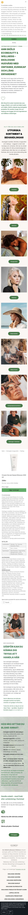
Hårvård (14, 225)
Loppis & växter (14, 892)
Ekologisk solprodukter (14, 886)
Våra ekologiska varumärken (14, 899)
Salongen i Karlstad (14, 441)
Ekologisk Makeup (14, 883)
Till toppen (14, 835)
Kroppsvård (14, 261)
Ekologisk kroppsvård (12, 451)
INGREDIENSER (6, 570)
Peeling (22, 451)
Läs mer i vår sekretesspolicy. (9, 35)
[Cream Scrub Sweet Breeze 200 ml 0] (14, 462)
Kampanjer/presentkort (14, 405)
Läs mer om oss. (21, 35)
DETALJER (5, 541)
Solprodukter (14, 333)
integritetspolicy (6, 905)
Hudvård (14, 189)
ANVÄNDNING (6, 557)
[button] (6, 602)
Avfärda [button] (3, 912)
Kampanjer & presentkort (14, 896)
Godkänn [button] (10, 912)
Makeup (14, 297)
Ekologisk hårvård (14, 874)
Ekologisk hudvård (14, 877)
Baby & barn (14, 369)
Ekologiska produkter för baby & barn (14, 889)
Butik (3, 451)
